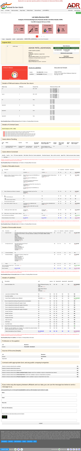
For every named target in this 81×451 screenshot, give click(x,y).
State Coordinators (18, 441)
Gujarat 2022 (8, 39)
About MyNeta (77, 10)
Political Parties (30, 10)
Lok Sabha (7, 10)
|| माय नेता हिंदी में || (46, 10)
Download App (54, 449)
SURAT (13, 39)
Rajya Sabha (22, 10)
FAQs (35, 441)
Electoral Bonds (38, 10)
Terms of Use (30, 441)
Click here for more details (66, 53)
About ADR (70, 10)
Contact (24, 441)
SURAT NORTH (20, 39)
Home (2, 10)
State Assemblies (14, 10)
